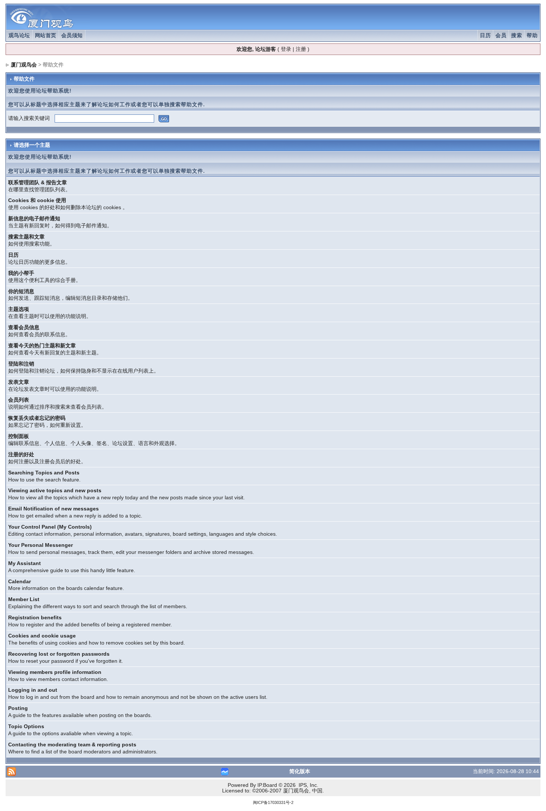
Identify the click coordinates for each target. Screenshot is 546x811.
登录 (286, 49)
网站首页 (45, 35)
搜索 (516, 35)
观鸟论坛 (19, 35)
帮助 (532, 35)
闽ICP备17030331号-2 (273, 802)
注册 (301, 49)
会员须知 (72, 35)
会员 (500, 35)
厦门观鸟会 (24, 65)
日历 (485, 35)
